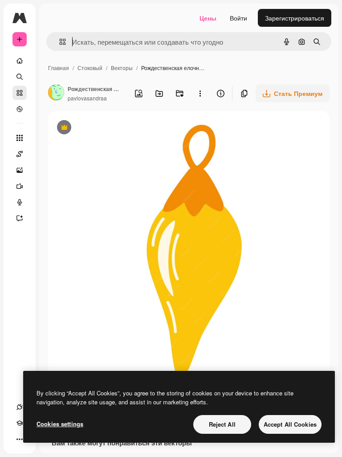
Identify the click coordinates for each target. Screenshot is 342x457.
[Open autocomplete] (59, 41)
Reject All (222, 424)
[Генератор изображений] (19, 170)
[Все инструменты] (19, 138)
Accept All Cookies (290, 424)
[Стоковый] (19, 93)
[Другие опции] (200, 93)
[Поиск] (19, 77)
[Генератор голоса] (19, 202)
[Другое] (19, 439)
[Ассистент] (19, 218)
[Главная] (19, 61)
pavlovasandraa (87, 98)
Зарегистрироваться (294, 17)
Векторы (122, 67)
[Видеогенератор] (19, 186)
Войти (238, 17)
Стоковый (89, 67)
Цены (208, 17)
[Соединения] (19, 407)
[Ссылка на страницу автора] (56, 93)
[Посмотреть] (19, 109)
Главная (58, 67)
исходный (108, 128)
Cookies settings (60, 424)
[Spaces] (19, 154)
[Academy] (19, 423)
